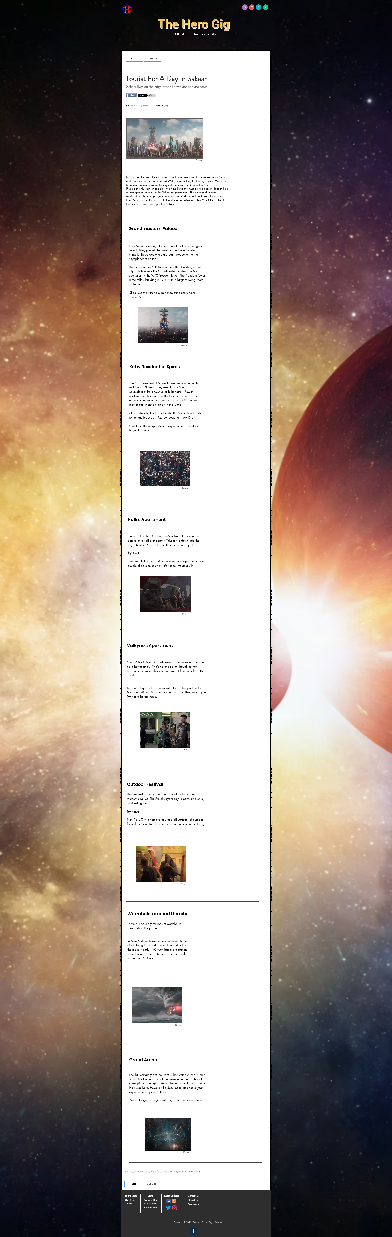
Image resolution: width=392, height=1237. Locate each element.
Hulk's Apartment (147, 520)
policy (180, 1171)
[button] (131, 1195)
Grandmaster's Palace (153, 229)
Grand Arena (143, 1060)
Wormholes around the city (157, 914)
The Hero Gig (193, 24)
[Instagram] (174, 1207)
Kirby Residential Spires (154, 367)
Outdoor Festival (145, 784)
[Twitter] (168, 1207)
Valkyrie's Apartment (150, 646)
